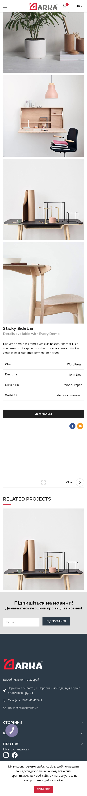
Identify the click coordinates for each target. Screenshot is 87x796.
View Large (81, 511)
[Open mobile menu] (5, 6)
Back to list (43, 482)
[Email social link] (80, 426)
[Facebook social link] (72, 426)
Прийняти (43, 789)
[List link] (43, 700)
